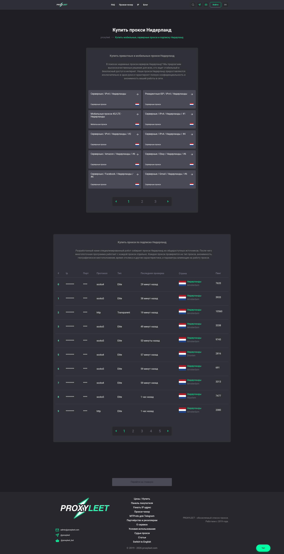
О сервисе (142, 524)
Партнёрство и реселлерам (142, 520)
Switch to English (142, 541)
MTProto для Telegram (142, 516)
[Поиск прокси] (193, 4)
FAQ (113, 5)
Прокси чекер (126, 5)
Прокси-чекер (142, 511)
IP (138, 5)
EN (225, 5)
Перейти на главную (142, 482)
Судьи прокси (142, 533)
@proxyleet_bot (67, 540)
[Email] (206, 4)
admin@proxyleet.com (69, 530)
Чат (263, 548)
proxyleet (105, 37)
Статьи (142, 537)
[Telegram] (199, 4)
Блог (145, 5)
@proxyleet (65, 535)
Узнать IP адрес (142, 507)
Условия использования (142, 528)
